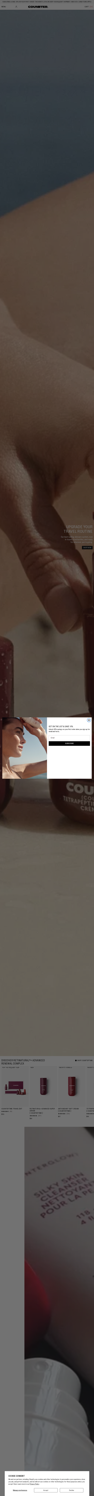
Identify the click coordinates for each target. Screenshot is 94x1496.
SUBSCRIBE (69, 743)
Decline (71, 1490)
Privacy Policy (34, 1484)
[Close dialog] (89, 720)
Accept (45, 1490)
